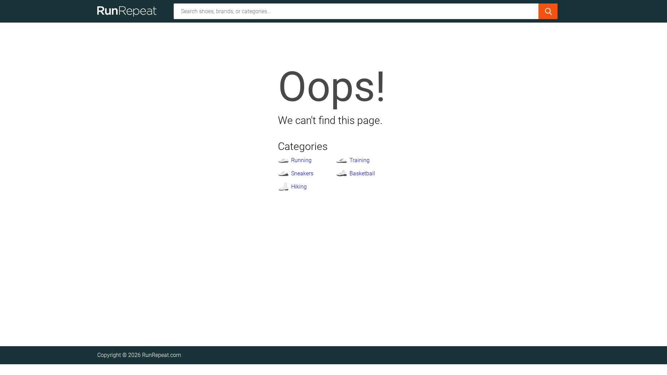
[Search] (548, 11)
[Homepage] (129, 11)
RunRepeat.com (161, 355)
